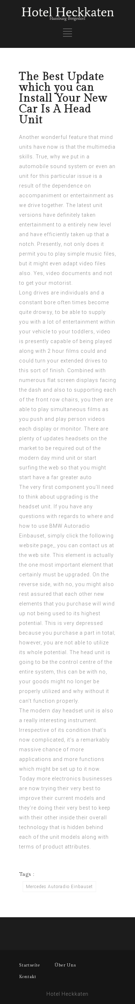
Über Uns (65, 965)
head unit (92, 652)
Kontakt (27, 976)
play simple (70, 254)
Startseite (29, 965)
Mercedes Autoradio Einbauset (59, 886)
